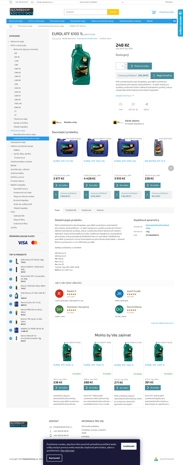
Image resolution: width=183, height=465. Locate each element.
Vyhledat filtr (19, 215)
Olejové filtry (19, 219)
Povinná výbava (17, 181)
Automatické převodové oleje (26, 138)
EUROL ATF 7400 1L (94, 364)
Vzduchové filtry (21, 223)
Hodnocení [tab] (86, 210)
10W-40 (17, 72)
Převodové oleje (18, 130)
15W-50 (17, 88)
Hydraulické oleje (18, 142)
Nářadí (13, 165)
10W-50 (17, 76)
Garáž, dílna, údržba (22, 153)
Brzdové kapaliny (21, 200)
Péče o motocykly (18, 45)
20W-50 (17, 95)
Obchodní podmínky (88, 2)
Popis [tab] (57, 210)
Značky (14, 227)
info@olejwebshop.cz (62, 427)
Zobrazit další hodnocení (161, 323)
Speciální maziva (21, 188)
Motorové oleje (17, 41)
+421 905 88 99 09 (60, 431)
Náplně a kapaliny (18, 185)
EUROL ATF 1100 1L (124, 365)
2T (15, 111)
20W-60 (17, 99)
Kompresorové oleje (23, 192)
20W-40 (17, 92)
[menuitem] (15, 21)
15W (16, 84)
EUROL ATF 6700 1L (63, 364)
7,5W (16, 61)
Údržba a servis (17, 177)
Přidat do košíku (141, 66)
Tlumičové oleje (20, 119)
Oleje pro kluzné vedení (24, 196)
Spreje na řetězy (21, 123)
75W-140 (18, 103)
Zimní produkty (17, 173)
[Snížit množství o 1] (126, 67)
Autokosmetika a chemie (21, 161)
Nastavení (54, 458)
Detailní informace (123, 95)
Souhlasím (128, 446)
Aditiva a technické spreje (22, 146)
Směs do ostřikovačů (23, 204)
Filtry (13, 212)
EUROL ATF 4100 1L (155, 364)
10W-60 (17, 80)
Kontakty (85, 436)
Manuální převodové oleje (25, 134)
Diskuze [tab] (100, 210)
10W (16, 64)
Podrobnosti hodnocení (87, 38)
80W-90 (17, 107)
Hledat (113, 12)
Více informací (67, 450)
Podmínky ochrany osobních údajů (94, 431)
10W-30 (17, 68)
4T (15, 115)
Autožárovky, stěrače (20, 169)
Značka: (105, 38)
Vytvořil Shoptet (167, 459)
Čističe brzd (19, 157)
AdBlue (17, 150)
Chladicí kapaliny (21, 126)
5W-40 (17, 57)
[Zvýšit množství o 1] (126, 64)
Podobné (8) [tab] (71, 210)
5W (15, 53)
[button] (67, 392)
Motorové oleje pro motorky (26, 49)
